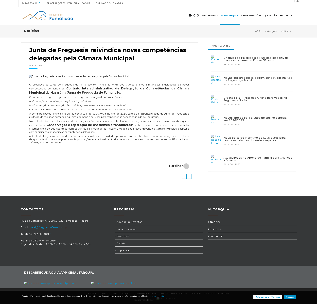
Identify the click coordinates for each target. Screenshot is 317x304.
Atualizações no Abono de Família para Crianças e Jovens (258, 159)
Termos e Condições (157, 296)
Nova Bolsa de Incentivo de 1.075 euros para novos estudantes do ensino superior (255, 139)
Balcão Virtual (277, 15)
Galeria (120, 243)
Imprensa (122, 250)
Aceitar (290, 297)
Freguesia (211, 15)
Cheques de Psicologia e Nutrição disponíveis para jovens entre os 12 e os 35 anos (256, 59)
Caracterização (126, 229)
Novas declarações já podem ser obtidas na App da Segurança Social (258, 79)
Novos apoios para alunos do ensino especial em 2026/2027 (256, 119)
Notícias (286, 31)
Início (258, 31)
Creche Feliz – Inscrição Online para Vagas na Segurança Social (255, 99)
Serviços (215, 229)
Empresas (122, 236)
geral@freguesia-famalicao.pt (69, 3)
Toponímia (216, 236)
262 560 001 (31, 3)
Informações (252, 15)
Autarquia (230, 15)
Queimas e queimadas (109, 3)
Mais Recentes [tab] (221, 46)
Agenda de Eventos (129, 221)
